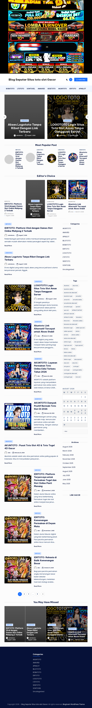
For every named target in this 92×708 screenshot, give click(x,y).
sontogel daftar (77, 370)
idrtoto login (67, 342)
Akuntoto (66, 285)
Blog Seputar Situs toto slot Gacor (32, 79)
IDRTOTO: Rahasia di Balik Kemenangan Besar (45, 560)
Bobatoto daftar (77, 321)
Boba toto (67, 321)
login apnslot (79, 345)
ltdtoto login (67, 359)
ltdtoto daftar (68, 352)
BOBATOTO (67, 245)
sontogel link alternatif (70, 373)
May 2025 (66, 484)
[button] (81, 79)
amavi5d (78, 296)
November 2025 (69, 459)
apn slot (66, 310)
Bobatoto (79, 317)
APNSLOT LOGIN (68, 317)
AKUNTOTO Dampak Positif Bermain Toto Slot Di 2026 (45, 405)
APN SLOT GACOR (69, 314)
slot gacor (67, 366)
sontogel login (68, 377)
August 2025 (67, 471)
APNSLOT (66, 237)
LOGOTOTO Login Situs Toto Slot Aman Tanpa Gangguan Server (67, 128)
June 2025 (67, 479)
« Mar (65, 431)
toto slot (78, 377)
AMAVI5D (66, 232)
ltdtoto (73, 349)
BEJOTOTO (67, 241)
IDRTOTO (17, 149)
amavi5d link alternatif (70, 303)
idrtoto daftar (75, 335)
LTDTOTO (66, 257)
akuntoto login (68, 296)
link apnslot (77, 342)
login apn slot (68, 345)
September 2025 (69, 467)
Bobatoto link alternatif (70, 324)
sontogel (76, 366)
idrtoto (78, 331)
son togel (66, 370)
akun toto (75, 285)
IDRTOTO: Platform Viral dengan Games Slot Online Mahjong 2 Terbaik (19, 160)
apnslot (78, 307)
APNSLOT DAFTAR (77, 310)
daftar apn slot (80, 328)
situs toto (75, 363)
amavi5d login (68, 307)
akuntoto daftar (68, 289)
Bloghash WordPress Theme (74, 704)
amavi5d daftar (77, 300)
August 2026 (67, 447)
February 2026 (68, 455)
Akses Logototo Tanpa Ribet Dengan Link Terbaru (24, 128)
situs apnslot (78, 359)
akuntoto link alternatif (70, 292)
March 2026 (67, 451)
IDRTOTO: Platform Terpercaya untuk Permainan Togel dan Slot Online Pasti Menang (45, 480)
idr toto (66, 335)
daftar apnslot (68, 331)
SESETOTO (66, 261)
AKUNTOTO (82, 149)
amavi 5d (66, 300)
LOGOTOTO (24, 120)
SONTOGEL (67, 265)
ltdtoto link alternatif (69, 356)
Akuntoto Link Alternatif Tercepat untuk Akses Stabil (83, 158)
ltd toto (66, 349)
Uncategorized (68, 269)
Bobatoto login (68, 328)
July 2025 (66, 475)
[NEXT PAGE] (43, 594)
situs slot (66, 363)
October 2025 (68, 463)
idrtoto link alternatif (69, 338)
